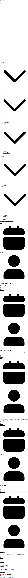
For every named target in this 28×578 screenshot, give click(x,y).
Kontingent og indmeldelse (6, 122)
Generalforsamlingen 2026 (5, 350)
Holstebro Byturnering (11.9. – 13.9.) (5, 565)
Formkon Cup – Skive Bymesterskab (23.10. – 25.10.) (7, 569)
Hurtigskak (4, 151)
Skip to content (2, 0)
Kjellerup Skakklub (5, 217)
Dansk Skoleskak (5, 214)
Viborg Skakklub (5, 219)
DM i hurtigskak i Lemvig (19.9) (4, 566)
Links (2, 186)
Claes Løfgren (2, 281)
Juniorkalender (5, 90)
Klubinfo (2, 91)
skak (3, 290)
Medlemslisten (5, 123)
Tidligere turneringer (6, 154)
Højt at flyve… (3, 552)
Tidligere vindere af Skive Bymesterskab (8, 155)
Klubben (1, 223)
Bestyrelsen (4, 119)
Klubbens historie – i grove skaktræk (8, 120)
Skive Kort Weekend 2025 (6, 153)
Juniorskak (2, 62)
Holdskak (2, 156)
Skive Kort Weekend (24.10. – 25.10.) (5, 570)
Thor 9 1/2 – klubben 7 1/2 (5, 283)
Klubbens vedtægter (5, 121)
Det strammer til (3, 485)
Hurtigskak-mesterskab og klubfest (7, 417)
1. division (1, 425)
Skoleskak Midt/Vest (5, 218)
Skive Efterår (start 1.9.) (3, 563)
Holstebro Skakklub (5, 216)
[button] (14, 89)
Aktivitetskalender (3, 61)
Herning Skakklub (5, 215)
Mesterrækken (5, 184)
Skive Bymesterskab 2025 (6, 152)
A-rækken (4, 185)
